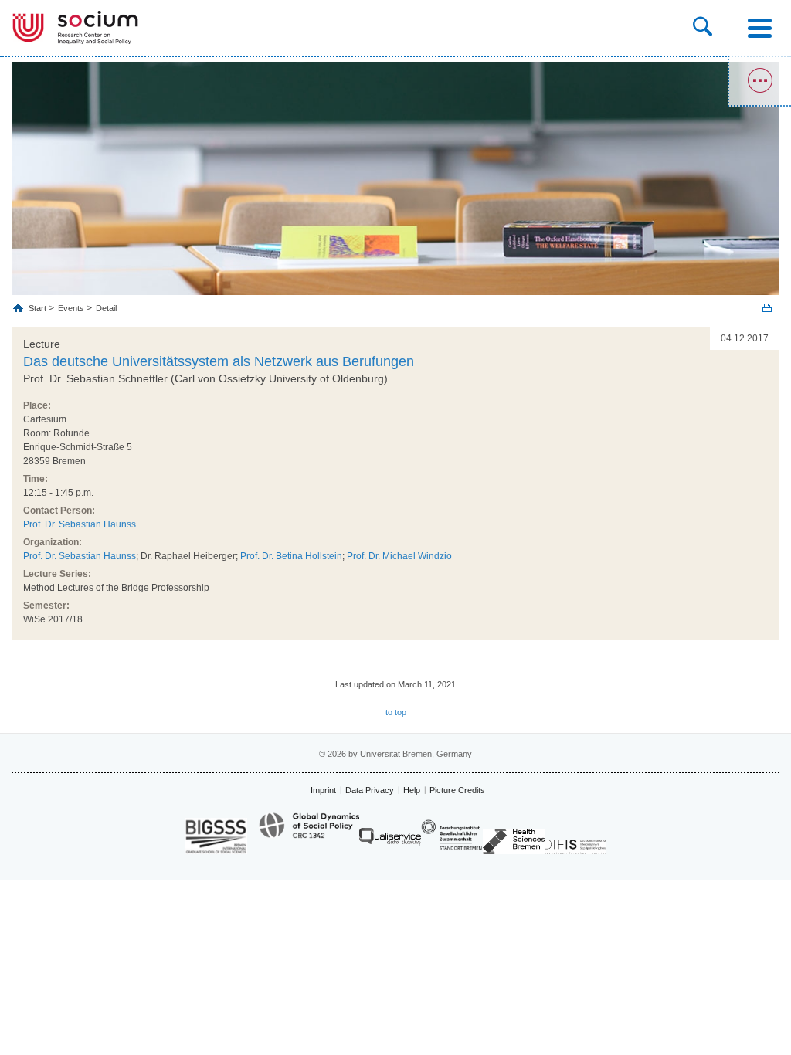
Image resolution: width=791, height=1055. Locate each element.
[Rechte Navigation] (759, 81)
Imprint (323, 790)
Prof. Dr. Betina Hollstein (291, 556)
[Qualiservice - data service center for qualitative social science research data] (390, 840)
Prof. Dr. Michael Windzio (399, 556)
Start (39, 308)
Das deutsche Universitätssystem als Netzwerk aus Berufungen (218, 361)
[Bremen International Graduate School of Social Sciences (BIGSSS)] (216, 836)
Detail (106, 308)
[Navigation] (759, 28)
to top (395, 712)
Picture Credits (457, 790)
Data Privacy (369, 790)
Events (71, 308)
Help (411, 790)
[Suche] (702, 28)
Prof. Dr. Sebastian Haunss (79, 524)
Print (767, 308)
